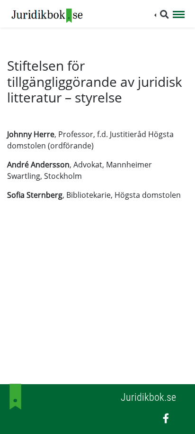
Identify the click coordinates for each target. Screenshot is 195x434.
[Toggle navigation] (178, 15)
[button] (161, 14)
